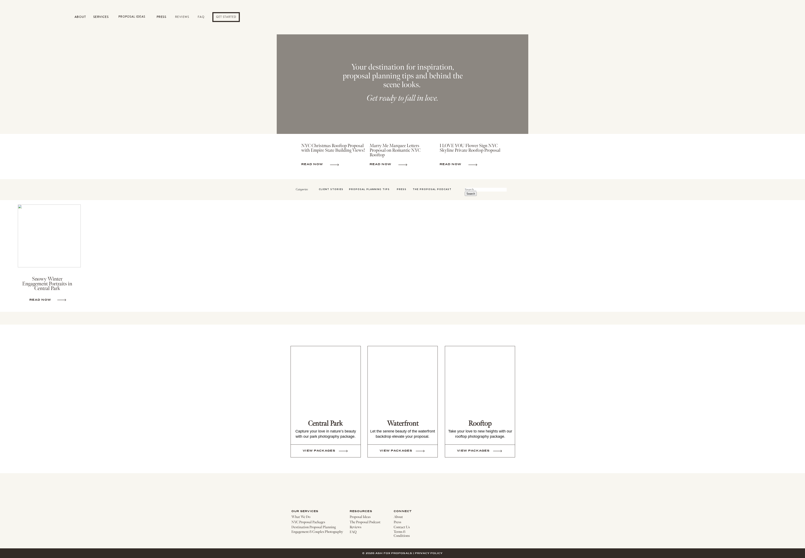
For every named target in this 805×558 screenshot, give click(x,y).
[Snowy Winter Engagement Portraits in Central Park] (49, 236)
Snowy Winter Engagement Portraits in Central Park (47, 284)
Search (470, 193)
